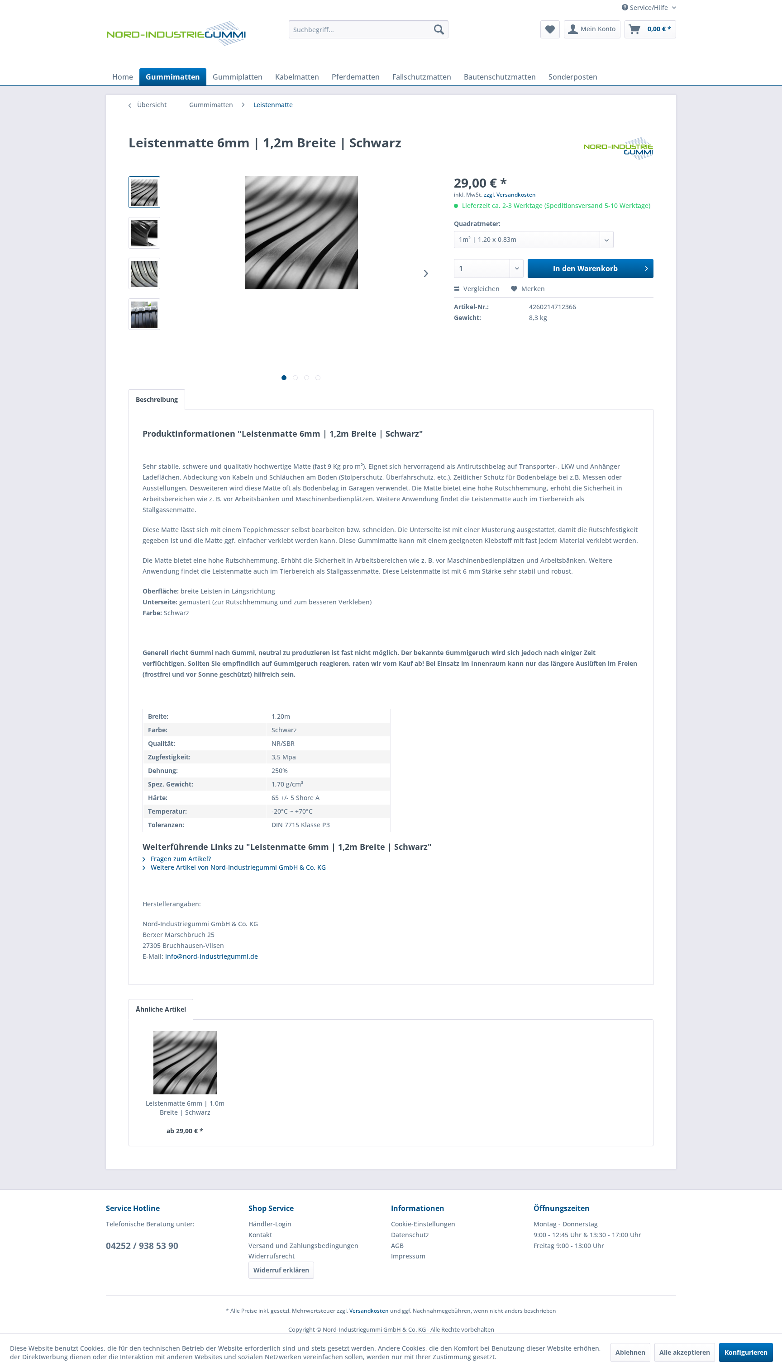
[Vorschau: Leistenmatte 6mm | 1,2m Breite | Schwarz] (144, 192)
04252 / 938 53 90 (142, 1246)
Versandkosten (369, 1310)
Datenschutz (410, 1234)
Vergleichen (481, 288)
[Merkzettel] (550, 29)
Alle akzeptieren (684, 1352)
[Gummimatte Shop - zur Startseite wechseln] (176, 42)
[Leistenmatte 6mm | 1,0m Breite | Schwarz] (185, 1062)
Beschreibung (157, 399)
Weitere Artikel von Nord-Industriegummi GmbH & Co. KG (237, 867)
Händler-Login (269, 1224)
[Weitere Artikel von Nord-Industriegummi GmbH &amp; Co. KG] (618, 151)
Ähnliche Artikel (161, 1009)
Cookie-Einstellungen (423, 1224)
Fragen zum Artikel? (180, 858)
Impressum (408, 1256)
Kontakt (260, 1234)
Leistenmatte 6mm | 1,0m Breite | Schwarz (185, 1108)
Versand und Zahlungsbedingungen (303, 1245)
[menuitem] (368, 29)
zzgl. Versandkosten (510, 194)
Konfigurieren (746, 1352)
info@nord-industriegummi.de (211, 956)
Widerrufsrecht (271, 1256)
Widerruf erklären (281, 1270)
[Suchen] (438, 29)
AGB (397, 1245)
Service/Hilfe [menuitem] (649, 7)
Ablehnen (630, 1352)
